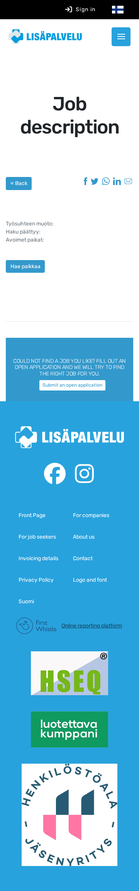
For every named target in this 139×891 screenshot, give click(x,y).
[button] (121, 36)
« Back (18, 183)
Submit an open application (72, 385)
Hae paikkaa (25, 266)
